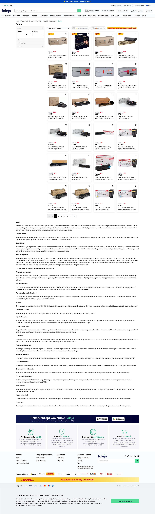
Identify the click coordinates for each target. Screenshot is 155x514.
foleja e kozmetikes (69, 15)
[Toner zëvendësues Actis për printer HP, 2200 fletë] (57, 41)
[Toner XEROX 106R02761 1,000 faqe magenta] (127, 102)
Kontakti (80, 460)
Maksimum (37, 33)
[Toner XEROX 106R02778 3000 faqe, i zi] (81, 163)
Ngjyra (19, 46)
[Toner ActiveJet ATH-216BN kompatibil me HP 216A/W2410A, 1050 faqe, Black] (104, 72)
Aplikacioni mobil (139, 5)
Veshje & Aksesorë (55, 15)
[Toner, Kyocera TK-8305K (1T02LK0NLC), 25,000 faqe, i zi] (127, 41)
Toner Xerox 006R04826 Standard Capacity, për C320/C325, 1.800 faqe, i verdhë (102, 209)
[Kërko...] (79, 10)
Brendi (19, 40)
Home (18, 21)
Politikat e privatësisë (22, 463)
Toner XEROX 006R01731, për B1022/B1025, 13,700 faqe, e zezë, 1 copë (104, 118)
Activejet (61, 239)
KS (149, 5)
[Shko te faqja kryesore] (6, 11)
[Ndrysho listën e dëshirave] (66, 33)
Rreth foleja (60, 457)
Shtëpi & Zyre (44, 15)
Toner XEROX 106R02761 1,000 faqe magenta (125, 117)
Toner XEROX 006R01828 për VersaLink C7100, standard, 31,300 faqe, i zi (57, 178)
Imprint (18, 457)
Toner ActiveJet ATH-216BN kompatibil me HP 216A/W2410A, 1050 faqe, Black (103, 87)
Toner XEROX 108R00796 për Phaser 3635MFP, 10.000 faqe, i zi (57, 87)
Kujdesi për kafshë (103, 15)
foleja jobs (60, 460)
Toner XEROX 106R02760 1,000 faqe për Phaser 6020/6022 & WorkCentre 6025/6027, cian (56, 148)
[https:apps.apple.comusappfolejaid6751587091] (102, 419)
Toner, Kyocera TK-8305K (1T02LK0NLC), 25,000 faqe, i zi (127, 57)
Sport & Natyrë (115, 15)
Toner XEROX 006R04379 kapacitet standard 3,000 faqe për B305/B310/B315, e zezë (104, 178)
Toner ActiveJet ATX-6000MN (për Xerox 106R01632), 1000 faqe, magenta (127, 87)
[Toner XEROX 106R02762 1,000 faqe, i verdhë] (81, 133)
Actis (55, 239)
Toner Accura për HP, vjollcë (80, 55)
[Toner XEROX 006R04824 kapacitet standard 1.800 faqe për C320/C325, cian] (127, 193)
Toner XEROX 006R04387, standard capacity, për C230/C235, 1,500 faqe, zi (103, 148)
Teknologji (34, 15)
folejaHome (16, 15)
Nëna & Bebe (91, 15)
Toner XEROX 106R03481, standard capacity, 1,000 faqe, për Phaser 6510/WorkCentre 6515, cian (81, 209)
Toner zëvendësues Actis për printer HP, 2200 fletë (57, 56)
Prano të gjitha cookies (125, 501)
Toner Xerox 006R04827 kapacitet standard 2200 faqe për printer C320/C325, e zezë (127, 148)
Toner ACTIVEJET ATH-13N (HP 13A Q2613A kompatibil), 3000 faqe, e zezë (80, 87)
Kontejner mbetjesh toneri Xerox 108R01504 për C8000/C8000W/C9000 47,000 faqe (79, 118)
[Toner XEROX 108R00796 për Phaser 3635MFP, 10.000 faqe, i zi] (57, 72)
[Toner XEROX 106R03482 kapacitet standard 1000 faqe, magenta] (57, 193)
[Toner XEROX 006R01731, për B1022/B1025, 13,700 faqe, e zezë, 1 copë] (104, 102)
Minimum (22, 33)
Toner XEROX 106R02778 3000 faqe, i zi (79, 178)
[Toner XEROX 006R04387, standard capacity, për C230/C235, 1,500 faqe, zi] (104, 133)
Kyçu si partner (41, 460)
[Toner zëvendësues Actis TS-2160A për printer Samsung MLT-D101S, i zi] (104, 41)
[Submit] (137, 461)
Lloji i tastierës (22, 43)
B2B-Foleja (137, 15)
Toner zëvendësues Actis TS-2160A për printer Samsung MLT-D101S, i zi (104, 57)
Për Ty (144, 15)
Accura (51, 239)
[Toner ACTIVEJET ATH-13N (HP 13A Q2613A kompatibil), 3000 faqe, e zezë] (81, 72)
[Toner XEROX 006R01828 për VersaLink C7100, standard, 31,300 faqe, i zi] (57, 163)
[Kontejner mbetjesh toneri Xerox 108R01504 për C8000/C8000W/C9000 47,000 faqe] (81, 102)
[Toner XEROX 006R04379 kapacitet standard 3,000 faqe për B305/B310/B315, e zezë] (104, 163)
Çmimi (19, 28)
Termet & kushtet (21, 460)
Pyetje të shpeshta (83, 457)
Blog (79, 463)
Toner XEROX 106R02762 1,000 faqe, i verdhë (79, 147)
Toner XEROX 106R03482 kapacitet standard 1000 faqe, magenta (57, 209)
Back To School (81, 15)
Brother (69, 239)
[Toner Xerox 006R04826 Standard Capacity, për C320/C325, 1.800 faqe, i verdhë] (104, 193)
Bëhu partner (40, 457)
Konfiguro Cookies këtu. (24, 503)
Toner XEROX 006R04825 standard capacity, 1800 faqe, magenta (127, 178)
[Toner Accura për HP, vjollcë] (81, 41)
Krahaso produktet (109, 10)
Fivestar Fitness (126, 15)
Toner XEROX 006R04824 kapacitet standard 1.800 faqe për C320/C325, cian (127, 209)
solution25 (136, 486)
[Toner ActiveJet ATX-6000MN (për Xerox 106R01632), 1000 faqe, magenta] (127, 72)
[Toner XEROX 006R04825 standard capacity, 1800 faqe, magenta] (127, 163)
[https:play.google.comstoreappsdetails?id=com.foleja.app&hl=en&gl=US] (118, 419)
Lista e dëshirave (123, 10)
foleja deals (25, 15)
